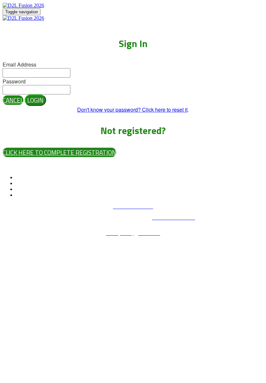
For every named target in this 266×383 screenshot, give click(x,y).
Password (14, 81)
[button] (13, 100)
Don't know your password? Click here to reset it (132, 109)
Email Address (19, 64)
